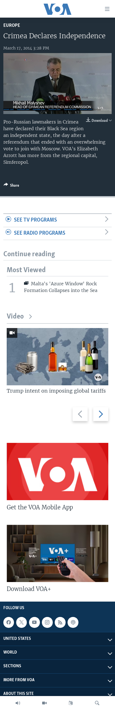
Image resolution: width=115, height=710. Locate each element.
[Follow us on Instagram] (47, 622)
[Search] (97, 703)
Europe (11, 25)
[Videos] (44, 703)
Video (15, 316)
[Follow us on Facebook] (8, 622)
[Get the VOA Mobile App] (57, 471)
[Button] (11, 186)
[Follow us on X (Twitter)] (21, 622)
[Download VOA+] (57, 553)
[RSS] (60, 622)
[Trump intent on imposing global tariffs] (57, 356)
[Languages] (70, 703)
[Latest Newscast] (17, 703)
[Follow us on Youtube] (34, 622)
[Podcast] (73, 622)
